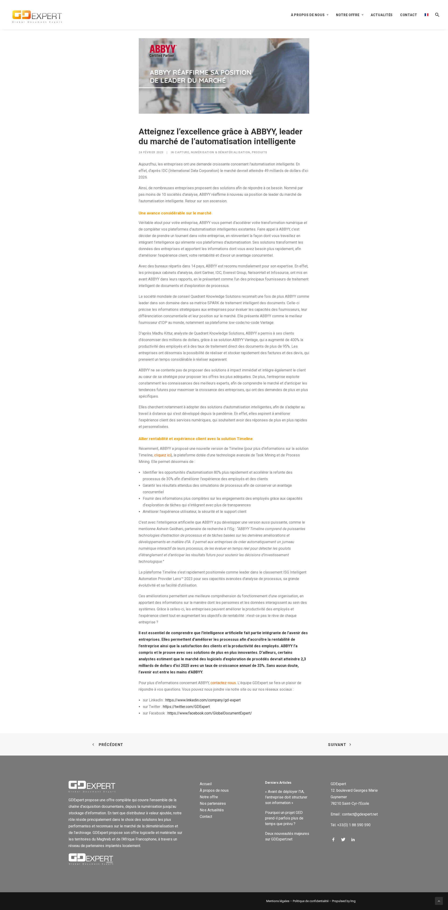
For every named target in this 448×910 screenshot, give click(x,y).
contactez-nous (223, 683)
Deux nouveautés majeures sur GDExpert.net (287, 836)
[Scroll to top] (439, 900)
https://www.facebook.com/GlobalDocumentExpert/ (210, 713)
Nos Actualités (212, 810)
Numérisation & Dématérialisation (220, 152)
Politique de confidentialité (311, 901)
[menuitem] (311, 15)
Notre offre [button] (348, 15)
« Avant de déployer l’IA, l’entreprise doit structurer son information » (286, 797)
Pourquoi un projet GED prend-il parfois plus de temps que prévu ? (284, 818)
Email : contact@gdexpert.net (354, 814)
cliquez (160, 455)
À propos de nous (214, 790)
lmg (353, 901)
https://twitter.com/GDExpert (186, 706)
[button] (436, 14)
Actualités (382, 15)
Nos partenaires (213, 803)
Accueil (206, 784)
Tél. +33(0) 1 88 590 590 (351, 825)
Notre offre (209, 797)
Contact (408, 15)
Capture (182, 152)
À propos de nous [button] (308, 15)
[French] (426, 14)
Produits (259, 152)
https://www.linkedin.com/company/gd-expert (203, 700)
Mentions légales (277, 901)
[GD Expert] (35, 14)
